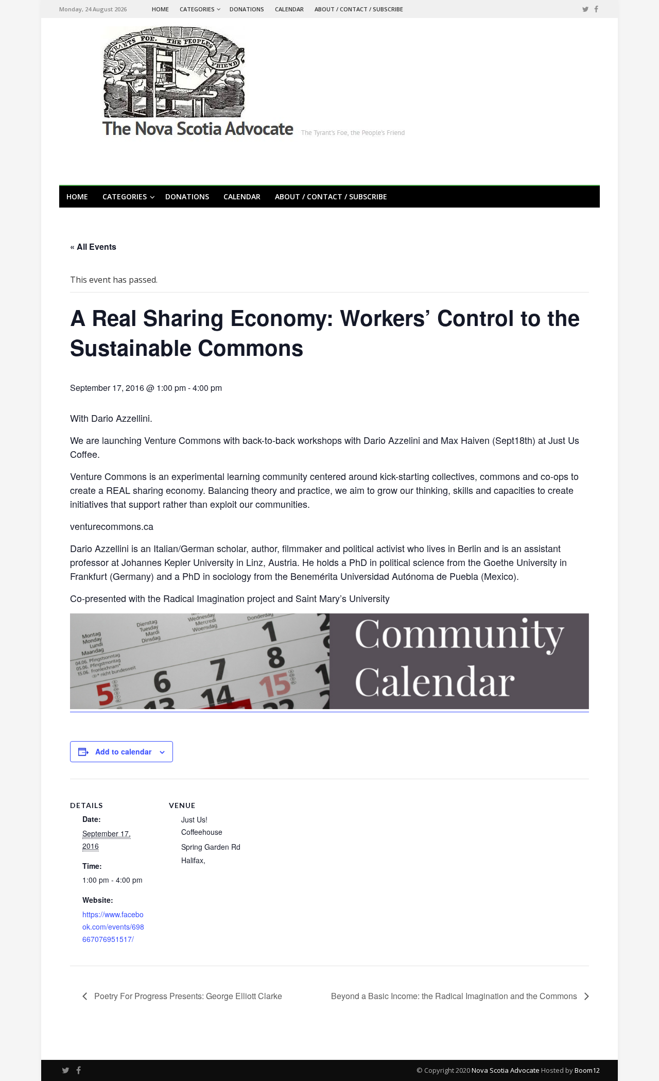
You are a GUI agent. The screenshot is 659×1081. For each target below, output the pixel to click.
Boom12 (587, 1070)
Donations (247, 9)
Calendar (289, 9)
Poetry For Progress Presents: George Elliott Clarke (187, 996)
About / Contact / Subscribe (359, 9)
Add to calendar (123, 751)
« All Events (93, 246)
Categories (197, 9)
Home (160, 9)
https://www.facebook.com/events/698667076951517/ (113, 926)
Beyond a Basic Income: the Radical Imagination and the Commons (455, 996)
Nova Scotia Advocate (506, 1070)
